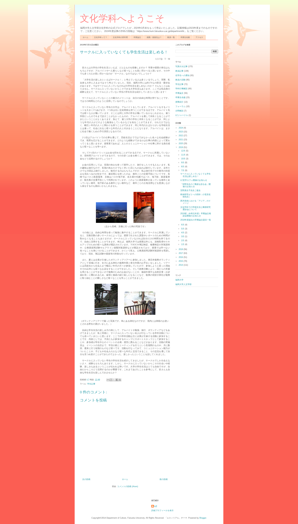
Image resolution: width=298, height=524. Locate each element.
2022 (181, 135)
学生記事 (91, 384)
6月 (183, 224)
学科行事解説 (181, 88)
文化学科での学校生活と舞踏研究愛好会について (195, 208)
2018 (181, 249)
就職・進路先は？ (154, 37)
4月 (183, 232)
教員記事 (179, 71)
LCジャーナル (181, 115)
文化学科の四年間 (120, 37)
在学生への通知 (182, 75)
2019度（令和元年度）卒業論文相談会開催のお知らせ (195, 214)
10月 (183, 158)
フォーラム (180, 106)
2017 (181, 253)
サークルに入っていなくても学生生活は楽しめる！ (195, 175)
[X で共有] (113, 379)
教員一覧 (171, 37)
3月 (183, 236)
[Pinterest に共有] (119, 379)
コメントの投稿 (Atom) (127, 486)
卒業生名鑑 (185, 37)
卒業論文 (137, 37)
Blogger (202, 518)
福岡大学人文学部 (183, 284)
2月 (183, 240)
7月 (183, 170)
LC (155, 506)
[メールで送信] (108, 379)
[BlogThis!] (111, 379)
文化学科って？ (100, 37)
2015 (181, 261)
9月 (183, 162)
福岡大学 (179, 280)
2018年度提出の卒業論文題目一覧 (195, 220)
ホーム (85, 37)
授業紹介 (179, 102)
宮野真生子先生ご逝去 (190, 190)
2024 (181, 128)
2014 (181, 265)
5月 (183, 229)
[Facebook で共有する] (116, 379)
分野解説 (179, 111)
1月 (183, 244)
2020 (181, 143)
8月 (183, 166)
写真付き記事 (181, 66)
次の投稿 (86, 479)
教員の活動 (180, 80)
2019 (181, 147)
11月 (183, 155)
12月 (183, 151)
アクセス (199, 37)
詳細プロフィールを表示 (162, 510)
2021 (181, 139)
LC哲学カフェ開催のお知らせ (193, 180)
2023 (181, 131)
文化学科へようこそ (122, 18)
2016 (181, 257)
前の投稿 (164, 479)
